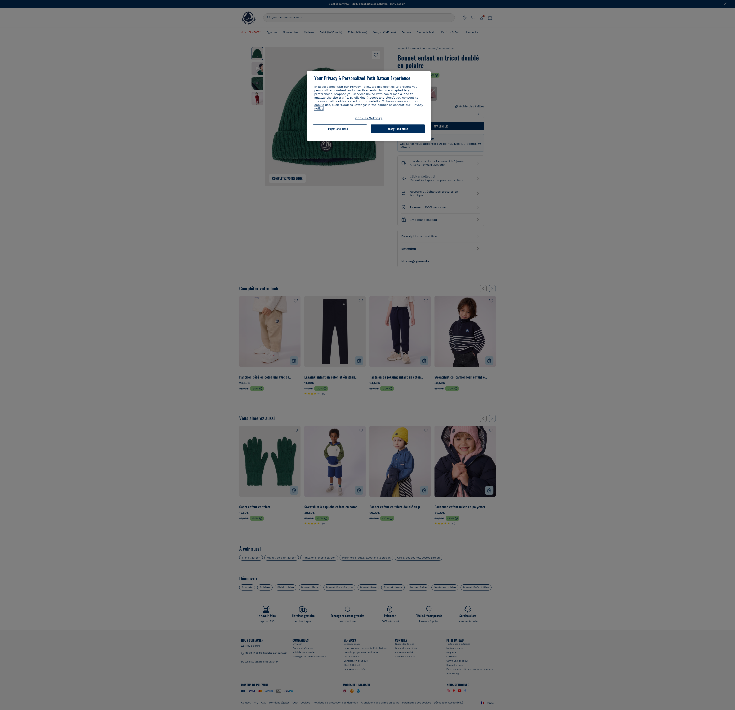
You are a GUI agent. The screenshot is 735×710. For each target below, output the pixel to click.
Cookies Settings (368, 118)
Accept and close (398, 129)
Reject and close (338, 129)
